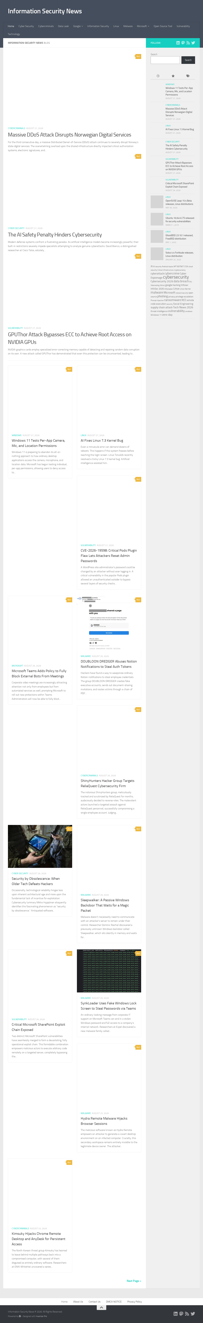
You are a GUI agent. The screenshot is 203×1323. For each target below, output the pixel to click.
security (169, 304)
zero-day (167, 314)
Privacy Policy (134, 1301)
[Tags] (187, 76)
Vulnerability (183, 26)
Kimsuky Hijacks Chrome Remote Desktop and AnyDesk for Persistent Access (38, 1239)
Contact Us (94, 1301)
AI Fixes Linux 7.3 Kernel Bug (102, 440)
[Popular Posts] (172, 76)
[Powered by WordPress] (20, 1316)
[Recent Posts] (158, 76)
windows (188, 311)
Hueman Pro (41, 1316)
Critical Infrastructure (165, 270)
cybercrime (171, 273)
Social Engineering (183, 303)
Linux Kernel (185, 289)
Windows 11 (156, 315)
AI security (157, 266)
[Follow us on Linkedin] (178, 43)
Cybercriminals (46, 26)
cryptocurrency (180, 270)
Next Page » (134, 1281)
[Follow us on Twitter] (193, 43)
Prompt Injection (157, 300)
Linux (116, 26)
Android (165, 266)
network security (182, 293)
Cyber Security (26, 26)
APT (175, 266)
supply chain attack (162, 307)
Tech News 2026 (183, 307)
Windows (17, 435)
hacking (176, 285)
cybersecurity (176, 277)
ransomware (172, 300)
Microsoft (142, 26)
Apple (171, 266)
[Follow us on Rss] (188, 43)
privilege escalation (184, 296)
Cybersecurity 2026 (162, 281)
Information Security (98, 26)
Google (77, 26)
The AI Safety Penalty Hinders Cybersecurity (55, 234)
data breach (181, 281)
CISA (186, 266)
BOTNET (180, 266)
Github (162, 285)
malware (157, 292)
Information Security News (45, 11)
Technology (14, 34)
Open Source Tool (163, 26)
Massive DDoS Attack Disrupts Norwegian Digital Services (69, 134)
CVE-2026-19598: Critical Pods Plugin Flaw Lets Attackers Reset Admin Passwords (109, 555)
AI (152, 266)
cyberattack (157, 273)
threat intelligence (159, 311)
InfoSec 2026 (157, 288)
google (168, 285)
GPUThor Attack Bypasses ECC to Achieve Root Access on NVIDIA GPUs (179, 166)
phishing (162, 296)
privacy (171, 296)
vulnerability (176, 311)
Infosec (184, 285)
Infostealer (168, 289)
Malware (128, 26)
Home (11, 26)
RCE (184, 300)
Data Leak (63, 26)
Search (154, 54)
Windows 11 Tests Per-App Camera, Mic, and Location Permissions (179, 91)
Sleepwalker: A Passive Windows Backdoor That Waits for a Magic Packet (105, 905)
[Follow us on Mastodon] (183, 43)
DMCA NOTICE (114, 1301)
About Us (78, 1301)
